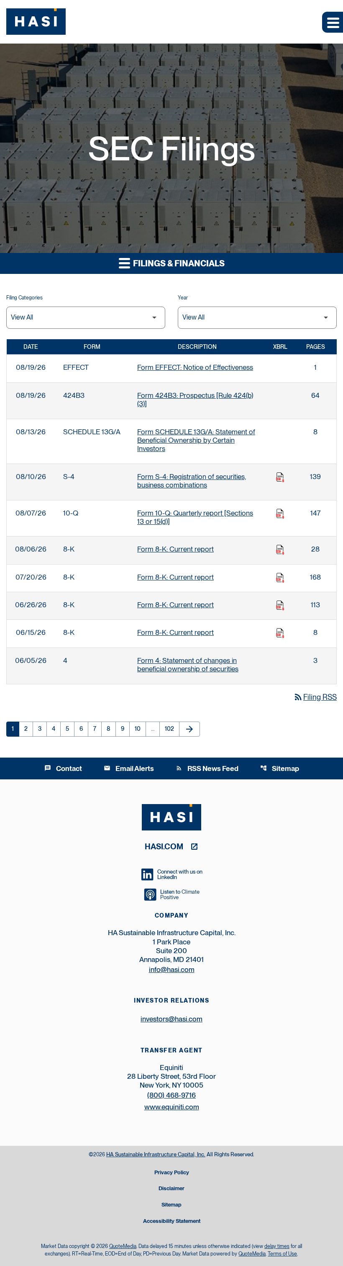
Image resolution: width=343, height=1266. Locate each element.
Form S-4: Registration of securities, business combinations (191, 480)
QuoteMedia (122, 1246)
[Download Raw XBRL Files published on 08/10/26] (280, 477)
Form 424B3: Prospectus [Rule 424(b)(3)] (195, 399)
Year (183, 298)
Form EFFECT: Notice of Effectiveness (195, 367)
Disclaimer (171, 1188)
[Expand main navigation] (332, 22)
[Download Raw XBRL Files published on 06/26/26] (280, 606)
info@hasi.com (172, 969)
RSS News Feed (207, 768)
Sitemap (279, 768)
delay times (276, 1246)
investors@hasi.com (171, 1019)
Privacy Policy (171, 1173)
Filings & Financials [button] (178, 263)
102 (171, 728)
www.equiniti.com (171, 1107)
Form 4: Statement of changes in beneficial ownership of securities (187, 664)
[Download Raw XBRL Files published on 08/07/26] (280, 514)
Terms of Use (282, 1254)
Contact (63, 768)
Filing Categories (24, 298)
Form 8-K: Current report (175, 549)
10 (140, 728)
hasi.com (164, 846)
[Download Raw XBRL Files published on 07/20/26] (280, 578)
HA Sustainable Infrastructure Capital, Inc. (155, 1154)
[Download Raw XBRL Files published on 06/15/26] (280, 633)
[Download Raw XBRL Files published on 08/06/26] (280, 550)
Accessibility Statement (171, 1221)
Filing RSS (315, 697)
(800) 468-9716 (171, 1095)
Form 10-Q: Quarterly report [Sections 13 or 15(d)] (195, 517)
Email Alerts (129, 768)
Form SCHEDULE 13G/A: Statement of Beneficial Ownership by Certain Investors (196, 440)
